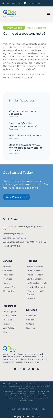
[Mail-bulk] (38, 369)
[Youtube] (15, 369)
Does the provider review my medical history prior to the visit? (26, 148)
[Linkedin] (33, 369)
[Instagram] (29, 369)
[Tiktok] (20, 369)
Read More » (14, 117)
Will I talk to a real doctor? (25, 135)
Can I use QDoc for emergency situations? (23, 124)
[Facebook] (24, 369)
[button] (48, 13)
